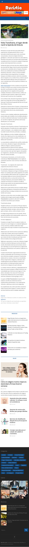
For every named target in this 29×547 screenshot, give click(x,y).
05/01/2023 (13, 413)
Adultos (3, 455)
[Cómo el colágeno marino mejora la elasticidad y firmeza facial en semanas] (14, 369)
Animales (10, 455)
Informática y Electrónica (19, 460)
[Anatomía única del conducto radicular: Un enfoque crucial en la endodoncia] (4, 401)
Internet (4, 462)
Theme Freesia (16, 542)
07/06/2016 (13, 435)
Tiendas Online (19, 473)
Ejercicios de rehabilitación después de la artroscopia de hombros (18, 420)
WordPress (22, 542)
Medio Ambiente (12, 462)
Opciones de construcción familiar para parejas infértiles (18, 410)
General (21, 457)
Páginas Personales (6, 470)
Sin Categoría (10, 473)
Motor (17, 465)
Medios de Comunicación (7, 465)
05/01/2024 (13, 404)
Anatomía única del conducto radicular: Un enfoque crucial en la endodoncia (18, 400)
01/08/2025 (4, 388)
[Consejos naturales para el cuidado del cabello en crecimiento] (4, 431)
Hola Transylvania (5, 85)
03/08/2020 (4, 47)
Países (16, 467)
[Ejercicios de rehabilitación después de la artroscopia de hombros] (4, 421)
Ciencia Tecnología (19, 455)
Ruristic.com (4, 542)
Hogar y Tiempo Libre (6, 460)
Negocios (23, 465)
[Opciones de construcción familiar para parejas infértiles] (4, 411)
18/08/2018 (13, 424)
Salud (2, 379)
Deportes (14, 457)
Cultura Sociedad (5, 457)
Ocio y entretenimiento (7, 40)
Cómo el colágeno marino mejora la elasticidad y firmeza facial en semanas (13, 384)
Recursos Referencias (18, 470)
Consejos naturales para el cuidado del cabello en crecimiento (17, 431)
